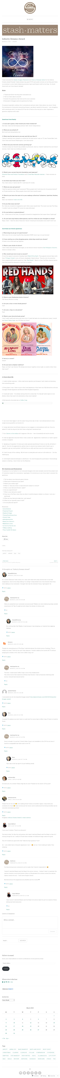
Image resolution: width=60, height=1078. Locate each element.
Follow (6, 968)
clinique (23, 1052)
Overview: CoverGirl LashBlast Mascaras (11, 561)
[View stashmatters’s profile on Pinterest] (8, 982)
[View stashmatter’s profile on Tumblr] (12, 982)
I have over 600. (17, 199)
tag (19, 553)
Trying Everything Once (10, 515)
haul (34, 1055)
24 (14, 1030)
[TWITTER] (24, 1073)
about (4, 553)
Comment (52, 931)
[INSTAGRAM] (20, 1073)
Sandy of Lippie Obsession (21, 80)
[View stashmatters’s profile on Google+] (10, 982)
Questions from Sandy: (9, 119)
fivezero (10, 642)
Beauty (10, 550)
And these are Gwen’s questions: (12, 228)
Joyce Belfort (12, 824)
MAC (4, 1059)
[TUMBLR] (36, 1073)
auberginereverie (8, 519)
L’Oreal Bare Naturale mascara (35, 174)
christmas (7, 1052)
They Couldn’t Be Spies (9, 530)
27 (38, 1030)
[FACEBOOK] (28, 1073)
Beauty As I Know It (8, 521)
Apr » (7, 1038)
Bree (9, 713)
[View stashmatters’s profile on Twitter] (4, 982)
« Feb (3, 1038)
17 (14, 1026)
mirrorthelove (7, 509)
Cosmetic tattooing (53, 561)
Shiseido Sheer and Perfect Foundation (13, 174)
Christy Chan (6, 517)
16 (6, 1026)
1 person (9, 587)
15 (54, 1022)
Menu (31, 19)
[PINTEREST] (32, 1073)
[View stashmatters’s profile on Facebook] (2, 982)
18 (22, 1026)
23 (6, 1030)
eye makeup (15, 1055)
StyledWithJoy (12, 573)
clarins (15, 1052)
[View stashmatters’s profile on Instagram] (6, 982)
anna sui (13, 1049)
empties (6, 1055)
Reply (3, 591)
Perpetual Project (8, 511)
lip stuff (52, 1055)
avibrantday (11, 777)
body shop (47, 1049)
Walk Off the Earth (33, 256)
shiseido (33, 1059)
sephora (24, 1059)
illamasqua (42, 1055)
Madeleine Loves (8, 523)
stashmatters (14, 597)
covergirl (50, 1052)
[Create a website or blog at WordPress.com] (30, 1069)
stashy (14, 41)
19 (30, 1026)
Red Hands (30, 260)
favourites (26, 1055)
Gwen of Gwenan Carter (38, 80)
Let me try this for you (9, 525)
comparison (40, 1052)
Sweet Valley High (9, 320)
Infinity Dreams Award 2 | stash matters (19, 817)
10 (14, 1022)
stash (49, 1059)
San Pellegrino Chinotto (50, 247)
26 (30, 1030)
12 (30, 1022)
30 (6, 1033)
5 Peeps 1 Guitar (10, 258)
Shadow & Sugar (7, 513)
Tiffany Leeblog (7, 528)
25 (22, 1030)
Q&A (15, 553)
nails (10, 1059)
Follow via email (8, 955)
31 (14, 1033)
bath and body (35, 1049)
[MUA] (39, 1073)
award (10, 553)
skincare (41, 1059)
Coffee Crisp (23, 400)
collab (31, 1052)
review (16, 1059)
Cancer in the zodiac (12, 433)
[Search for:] (10, 940)
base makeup (23, 1049)
